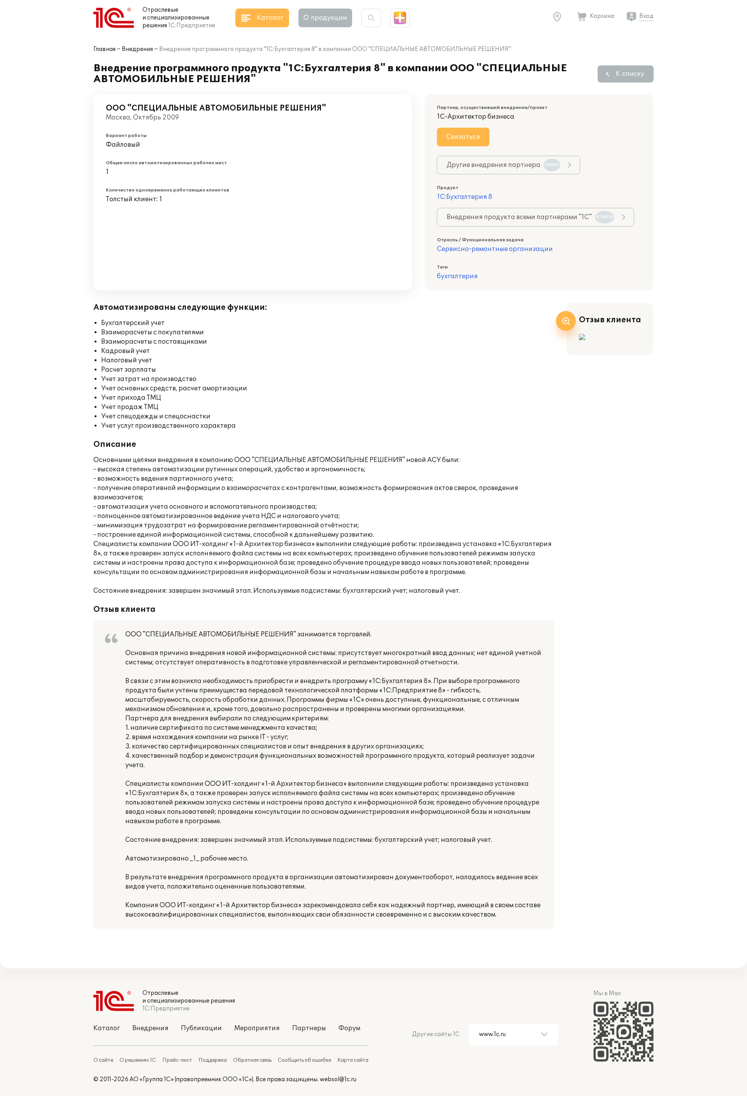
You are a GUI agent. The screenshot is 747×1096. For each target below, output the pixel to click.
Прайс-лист (177, 1060)
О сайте (103, 1060)
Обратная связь (252, 1060)
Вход (646, 16)
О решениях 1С (137, 1060)
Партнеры (309, 1028)
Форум (349, 1028)
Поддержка (212, 1060)
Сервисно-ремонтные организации (495, 249)
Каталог (106, 1028)
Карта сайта (352, 1060)
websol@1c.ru (338, 1079)
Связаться (463, 137)
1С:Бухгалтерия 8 (464, 197)
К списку (630, 74)
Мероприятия (257, 1028)
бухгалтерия (457, 276)
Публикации (201, 1028)
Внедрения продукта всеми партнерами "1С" (530, 217)
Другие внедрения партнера (503, 165)
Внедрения (137, 49)
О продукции (325, 18)
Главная (104, 49)
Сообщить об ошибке (304, 1060)
